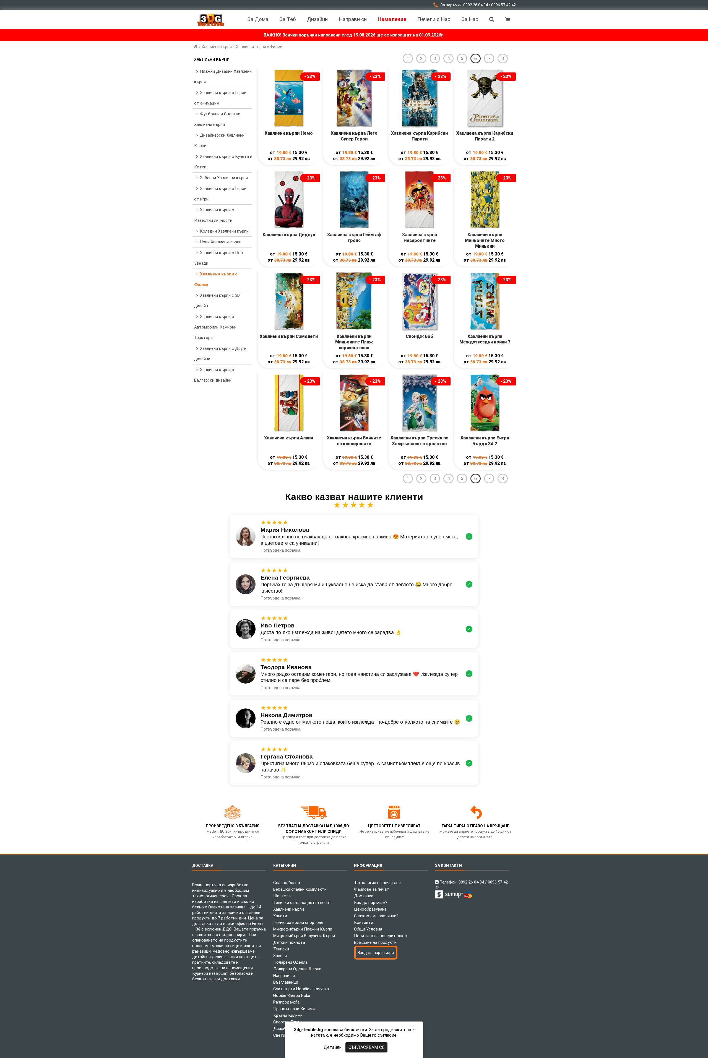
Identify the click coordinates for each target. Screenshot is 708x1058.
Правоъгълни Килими (294, 1008)
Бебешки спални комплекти (300, 889)
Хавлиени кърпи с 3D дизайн (217, 300)
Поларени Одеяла (290, 962)
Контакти (363, 922)
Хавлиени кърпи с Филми (216, 279)
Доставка (363, 895)
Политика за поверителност (381, 935)
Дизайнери (283, 1028)
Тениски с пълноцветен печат (302, 902)
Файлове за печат (371, 889)
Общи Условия (368, 929)
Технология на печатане (377, 882)
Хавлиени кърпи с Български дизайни (214, 375)
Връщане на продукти (375, 942)
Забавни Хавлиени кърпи (223, 177)
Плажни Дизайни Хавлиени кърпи (223, 76)
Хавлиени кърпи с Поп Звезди (218, 258)
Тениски (281, 949)
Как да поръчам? (370, 902)
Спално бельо (286, 882)
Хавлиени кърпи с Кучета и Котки (223, 162)
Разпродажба (286, 1002)
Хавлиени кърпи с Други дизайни (220, 353)
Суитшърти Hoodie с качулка (301, 988)
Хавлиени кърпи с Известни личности (214, 215)
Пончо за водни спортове (298, 922)
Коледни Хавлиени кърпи (223, 231)
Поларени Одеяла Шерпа (297, 968)
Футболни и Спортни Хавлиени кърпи (217, 119)
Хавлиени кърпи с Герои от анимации (220, 98)
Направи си (284, 975)
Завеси (280, 955)
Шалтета (282, 895)
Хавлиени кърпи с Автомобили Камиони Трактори (215, 327)
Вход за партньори (376, 952)
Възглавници (285, 982)
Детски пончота (289, 942)
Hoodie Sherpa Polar (292, 995)
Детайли (333, 1047)
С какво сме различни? (376, 915)
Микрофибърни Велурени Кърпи (304, 935)
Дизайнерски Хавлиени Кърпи (219, 140)
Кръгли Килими (288, 1015)
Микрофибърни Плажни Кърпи (302, 929)
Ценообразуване (370, 909)
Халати (280, 915)
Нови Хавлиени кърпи (219, 241)
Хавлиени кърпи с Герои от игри (220, 194)
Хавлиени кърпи (212, 59)
